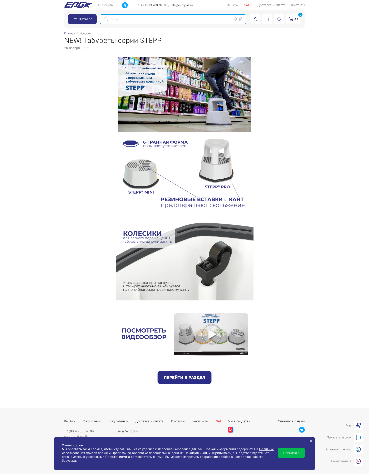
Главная (69, 33)
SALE (248, 5)
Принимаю (291, 453)
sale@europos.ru (129, 431)
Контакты (298, 5)
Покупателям (118, 421)
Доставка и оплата (271, 5)
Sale (220, 421)
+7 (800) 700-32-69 (79, 431)
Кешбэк (232, 5)
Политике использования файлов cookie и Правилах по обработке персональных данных (168, 451)
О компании (92, 421)
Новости (85, 33)
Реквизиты (200, 421)
